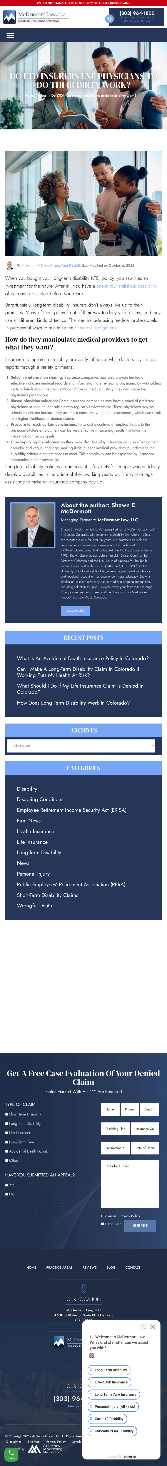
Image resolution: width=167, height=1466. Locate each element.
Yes (11, 1185)
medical (39, 407)
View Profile (76, 611)
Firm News (29, 821)
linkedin (112, 613)
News (23, 863)
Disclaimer (108, 1216)
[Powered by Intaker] (130, 1457)
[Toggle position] (143, 1326)
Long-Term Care (21, 1142)
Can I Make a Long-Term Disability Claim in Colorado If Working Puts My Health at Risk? (78, 672)
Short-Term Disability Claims (47, 895)
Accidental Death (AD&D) (29, 1151)
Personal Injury (33, 874)
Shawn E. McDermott (37, 265)
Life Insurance (32, 842)
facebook (102, 613)
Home (29, 95)
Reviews (90, 1267)
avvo (134, 613)
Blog (42, 95)
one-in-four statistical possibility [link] (126, 285)
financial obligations (96, 327)
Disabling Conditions (40, 799)
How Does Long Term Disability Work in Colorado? (73, 703)
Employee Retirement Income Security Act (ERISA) (72, 810)
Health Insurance (35, 831)
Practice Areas (59, 1267)
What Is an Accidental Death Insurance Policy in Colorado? (83, 658)
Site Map (34, 1441)
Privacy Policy (130, 1216)
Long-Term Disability (67, 265)
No (11, 1194)
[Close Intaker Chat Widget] (152, 1326)
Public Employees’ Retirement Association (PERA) (71, 884)
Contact (132, 1267)
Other (13, 1160)
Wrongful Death (34, 906)
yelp (123, 613)
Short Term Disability (25, 1114)
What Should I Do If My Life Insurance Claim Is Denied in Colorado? (80, 689)
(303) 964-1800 (137, 13)
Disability (27, 789)
